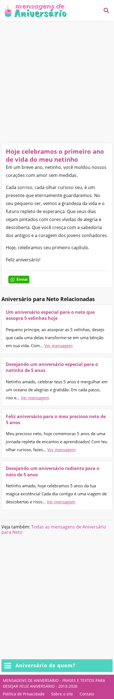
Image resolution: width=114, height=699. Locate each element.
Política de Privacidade (24, 694)
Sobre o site (62, 694)
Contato (87, 694)
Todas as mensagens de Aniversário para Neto (53, 529)
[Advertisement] (57, 82)
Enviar (22, 279)
